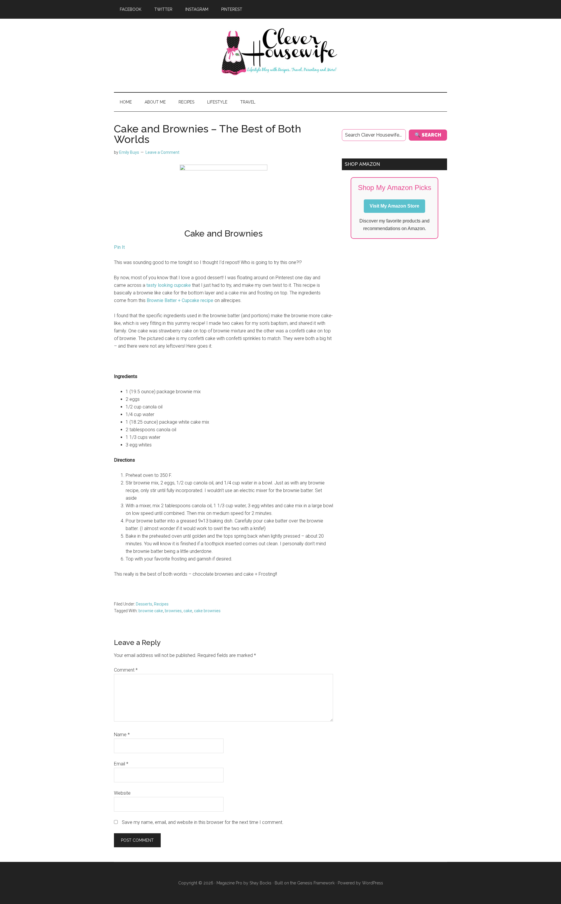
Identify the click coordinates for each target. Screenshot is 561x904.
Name (122, 734)
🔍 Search (428, 135)
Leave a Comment (162, 152)
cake (187, 610)
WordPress (372, 883)
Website (122, 793)
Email (121, 764)
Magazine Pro (229, 883)
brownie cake (150, 610)
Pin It (119, 247)
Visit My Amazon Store (394, 205)
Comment (126, 670)
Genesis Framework (316, 883)
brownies (173, 610)
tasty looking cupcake (168, 285)
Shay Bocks (260, 883)
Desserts (144, 604)
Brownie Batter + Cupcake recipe (180, 300)
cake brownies (207, 610)
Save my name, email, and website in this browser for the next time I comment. (202, 822)
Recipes (161, 604)
